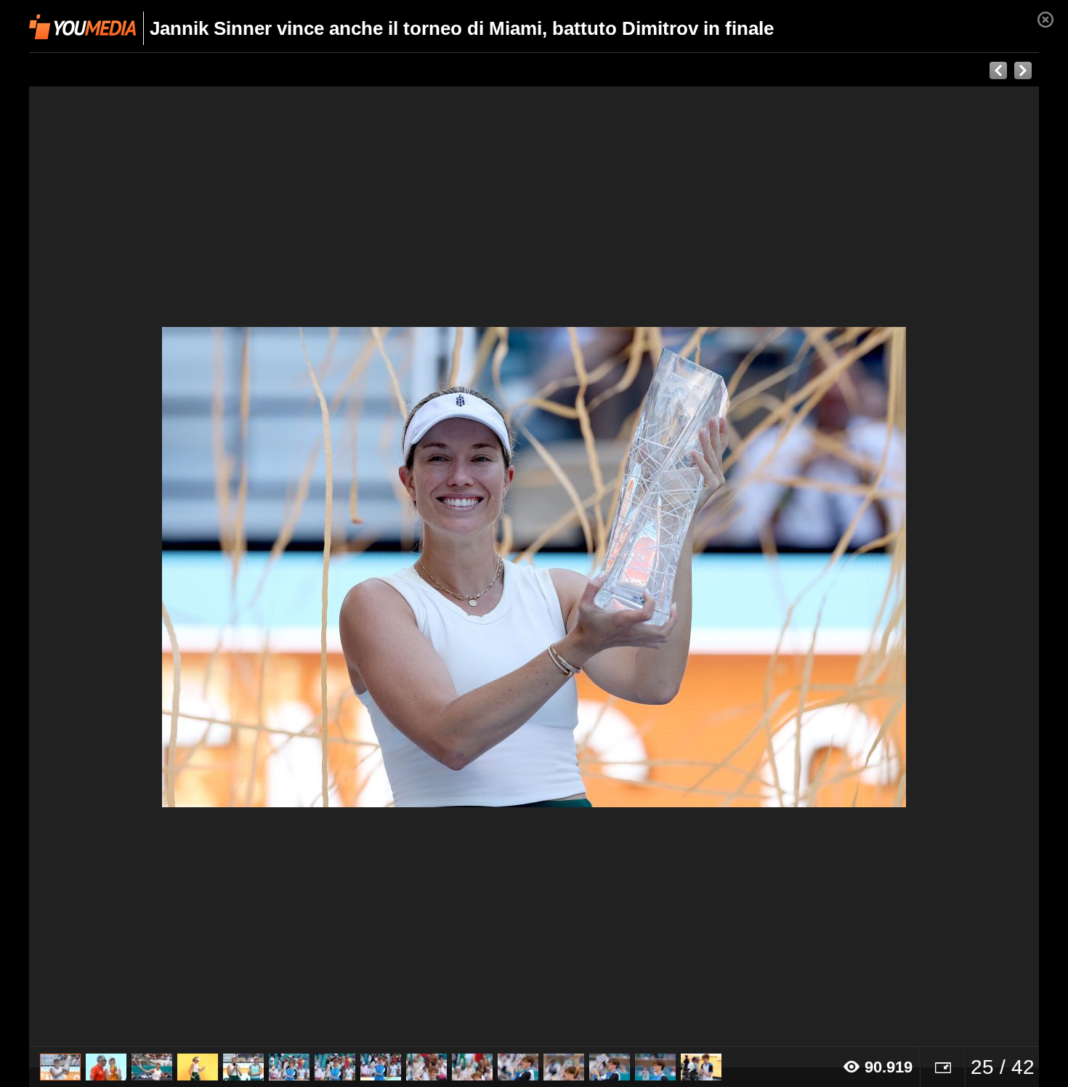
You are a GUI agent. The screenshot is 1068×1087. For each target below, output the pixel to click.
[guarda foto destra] (635, 566)
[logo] (82, 27)
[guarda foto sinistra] (130, 566)
